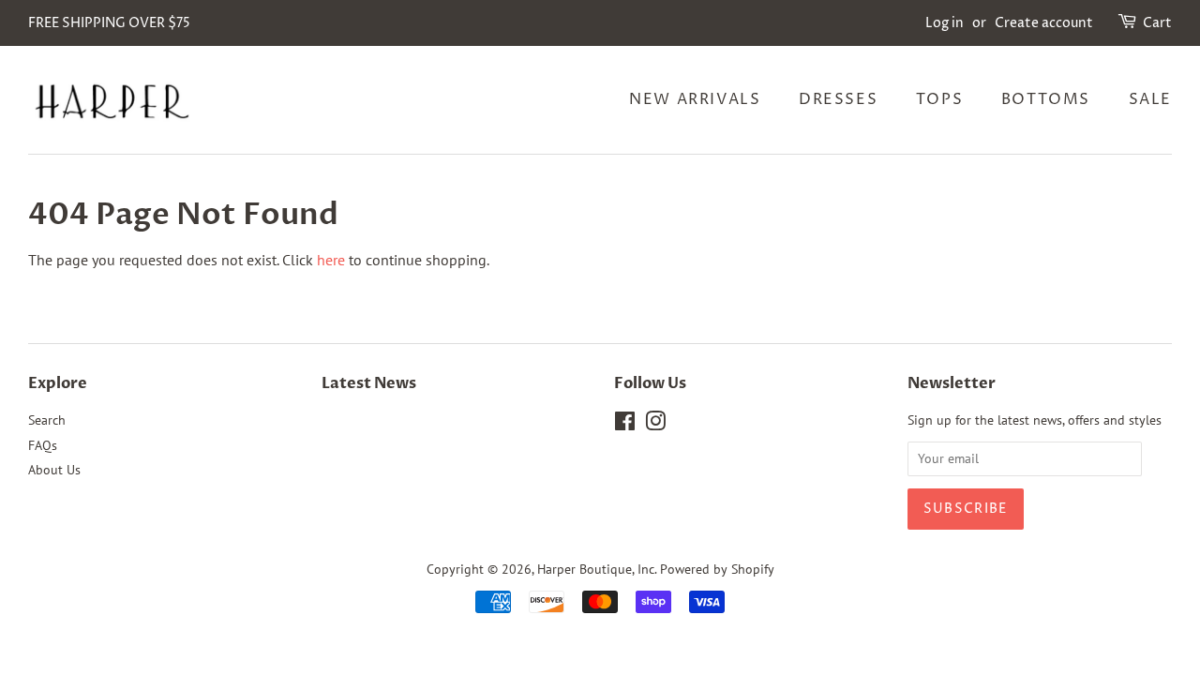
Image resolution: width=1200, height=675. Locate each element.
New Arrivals (694, 99)
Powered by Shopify (717, 569)
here (331, 259)
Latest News (369, 383)
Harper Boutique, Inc (595, 569)
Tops (939, 99)
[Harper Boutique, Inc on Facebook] (625, 424)
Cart (1157, 23)
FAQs (42, 445)
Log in (944, 23)
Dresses (838, 99)
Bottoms (1045, 99)
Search (47, 420)
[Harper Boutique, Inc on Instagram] (655, 424)
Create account (1044, 23)
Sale (1150, 99)
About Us (54, 469)
